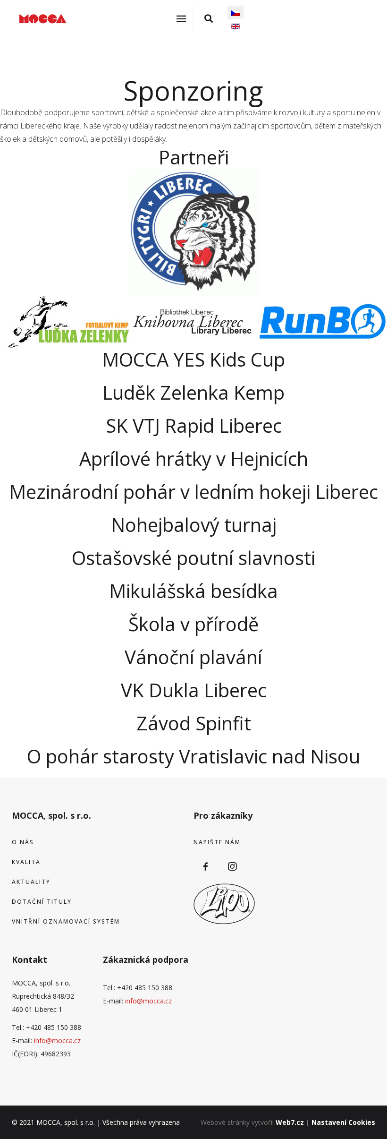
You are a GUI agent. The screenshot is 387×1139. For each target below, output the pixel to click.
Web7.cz (290, 1122)
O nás (23, 842)
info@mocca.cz (57, 1040)
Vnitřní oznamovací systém (66, 921)
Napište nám (217, 842)
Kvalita (26, 862)
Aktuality (31, 882)
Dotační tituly (42, 902)
